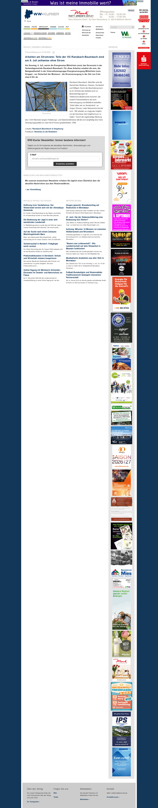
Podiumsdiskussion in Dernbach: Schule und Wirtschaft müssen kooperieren (42, 257)
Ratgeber (51, 33)
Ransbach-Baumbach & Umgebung (47, 128)
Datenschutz (100, 33)
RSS (55, 793)
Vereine (53, 27)
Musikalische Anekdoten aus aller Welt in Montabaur (85, 259)
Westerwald (30, 38)
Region (27, 27)
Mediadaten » (85, 799)
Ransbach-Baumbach (42, 47)
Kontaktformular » (113, 797)
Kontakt (98, 38)
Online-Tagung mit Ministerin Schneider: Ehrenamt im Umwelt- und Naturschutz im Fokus (42, 272)
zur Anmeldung (34, 189)
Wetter (67, 33)
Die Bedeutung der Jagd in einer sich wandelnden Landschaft (40, 221)
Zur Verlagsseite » (33, 801)
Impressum (99, 35)
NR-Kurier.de (86, 33)
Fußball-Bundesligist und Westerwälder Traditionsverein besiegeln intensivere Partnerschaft (84, 275)
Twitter (56, 797)
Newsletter (85, 35)
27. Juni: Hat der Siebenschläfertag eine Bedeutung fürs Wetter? (84, 218)
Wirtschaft (43, 27)
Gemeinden (60, 33)
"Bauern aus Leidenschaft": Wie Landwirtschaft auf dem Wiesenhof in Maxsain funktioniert (83, 246)
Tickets (112, 32)
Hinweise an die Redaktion (45, 131)
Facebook (88, 27)
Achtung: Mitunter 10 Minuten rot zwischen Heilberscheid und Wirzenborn (86, 230)
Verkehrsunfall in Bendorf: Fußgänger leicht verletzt (40, 245)
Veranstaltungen (40, 33)
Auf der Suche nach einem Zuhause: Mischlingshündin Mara (40, 233)
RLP (67, 27)
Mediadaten (99, 29)
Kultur (61, 27)
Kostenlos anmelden (65, 164)
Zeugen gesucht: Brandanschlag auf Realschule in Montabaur (82, 206)
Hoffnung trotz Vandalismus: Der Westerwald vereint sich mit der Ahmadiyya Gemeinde (43, 208)
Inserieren (99, 27)
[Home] (25, 21)
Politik (34, 27)
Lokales (27, 33)
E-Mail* (33, 155)
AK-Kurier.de (86, 30)
